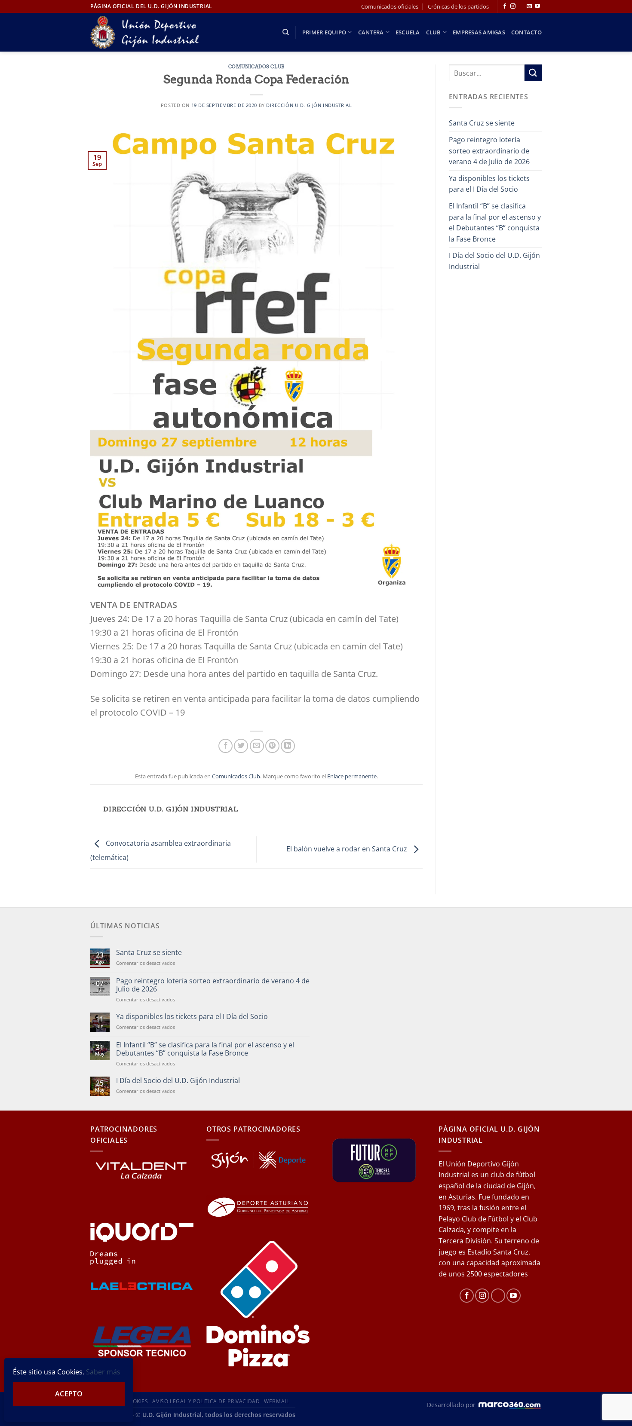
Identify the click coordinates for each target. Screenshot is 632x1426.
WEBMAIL (276, 1401)
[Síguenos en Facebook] (504, 6)
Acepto (69, 1393)
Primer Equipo (324, 32)
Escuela (408, 32)
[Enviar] (533, 72)
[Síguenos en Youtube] (537, 6)
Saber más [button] (103, 1372)
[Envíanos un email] (529, 6)
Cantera (371, 32)
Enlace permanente (352, 776)
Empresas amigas (479, 32)
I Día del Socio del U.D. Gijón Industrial (494, 261)
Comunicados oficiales (389, 6)
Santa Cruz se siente (482, 123)
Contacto (526, 32)
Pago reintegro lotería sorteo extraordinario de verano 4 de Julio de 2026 (489, 150)
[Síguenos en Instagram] (512, 6)
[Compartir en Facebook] (225, 746)
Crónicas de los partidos (458, 6)
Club (433, 32)
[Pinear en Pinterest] (272, 746)
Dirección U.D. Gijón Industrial (309, 105)
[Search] (285, 32)
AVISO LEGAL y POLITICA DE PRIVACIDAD (206, 1401)
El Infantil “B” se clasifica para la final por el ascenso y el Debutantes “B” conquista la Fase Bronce (495, 222)
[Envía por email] (257, 746)
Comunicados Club (256, 67)
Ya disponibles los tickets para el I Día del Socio (489, 184)
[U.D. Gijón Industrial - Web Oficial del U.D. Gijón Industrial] (149, 32)
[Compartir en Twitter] (241, 746)
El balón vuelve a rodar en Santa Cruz (347, 849)
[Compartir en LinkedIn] (288, 746)
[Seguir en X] (521, 6)
